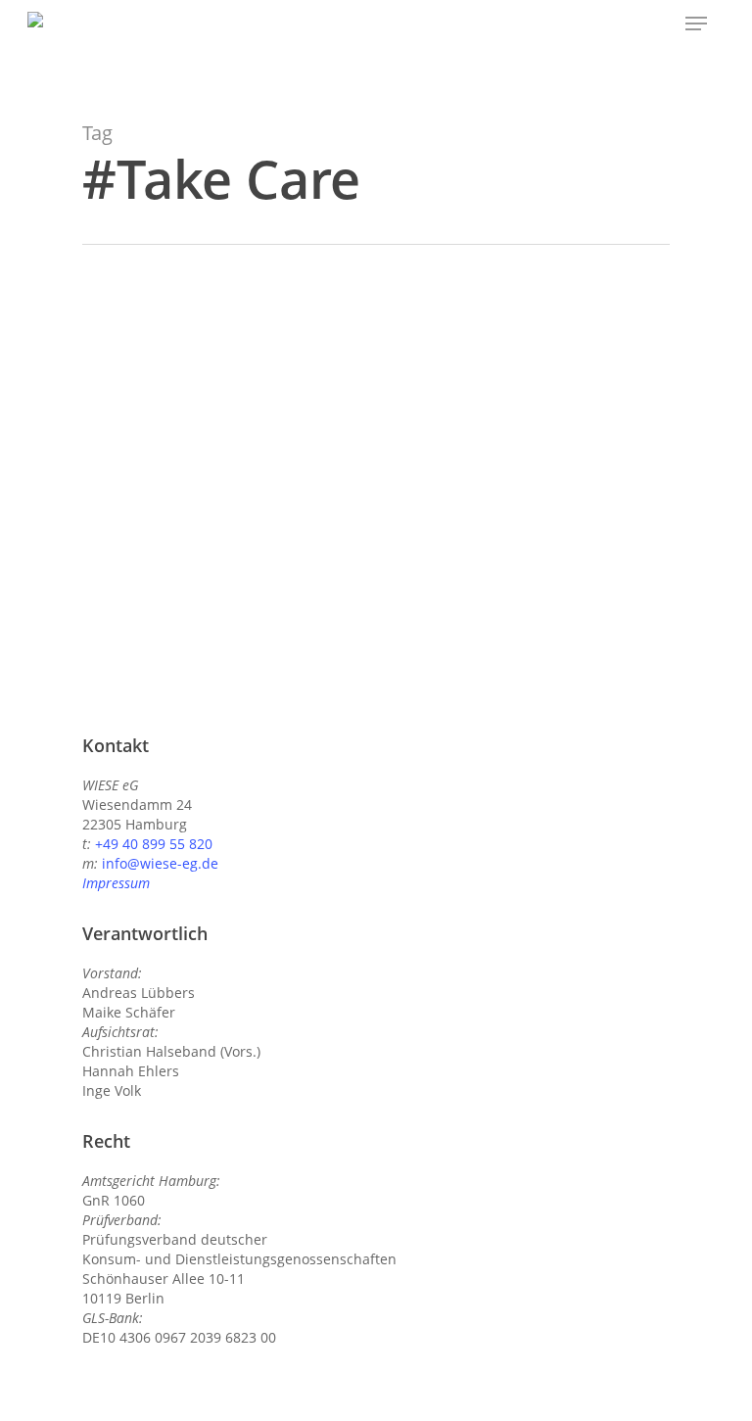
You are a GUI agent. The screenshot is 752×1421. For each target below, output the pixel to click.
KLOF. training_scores (203, 471)
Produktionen (136, 503)
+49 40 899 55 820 (153, 843)
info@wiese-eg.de (160, 863)
